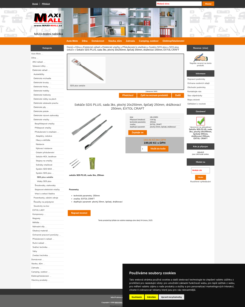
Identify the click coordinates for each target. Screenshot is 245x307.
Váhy (34, 251)
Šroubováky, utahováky (43, 185)
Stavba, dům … (38, 263)
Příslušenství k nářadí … (42, 239)
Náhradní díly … (39, 226)
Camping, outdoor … (40, 272)
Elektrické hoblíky (40, 91)
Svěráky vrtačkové (41, 165)
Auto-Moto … (37, 54)
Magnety (35, 218)
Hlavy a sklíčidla (40, 140)
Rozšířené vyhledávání (200, 181)
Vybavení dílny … (39, 66)
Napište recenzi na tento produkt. (201, 64)
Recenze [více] (200, 48)
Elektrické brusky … (41, 82)
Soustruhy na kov (40, 206)
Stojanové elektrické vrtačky (45, 189)
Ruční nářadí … (39, 243)
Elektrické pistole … (41, 111)
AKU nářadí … (38, 62)
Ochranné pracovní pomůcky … (46, 235)
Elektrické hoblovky (41, 95)
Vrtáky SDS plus (41, 181)
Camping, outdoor (149, 41)
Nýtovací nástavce (41, 148)
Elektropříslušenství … (41, 276)
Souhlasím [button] (137, 297)
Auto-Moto (72, 41)
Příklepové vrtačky (41, 128)
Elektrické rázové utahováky (45, 115)
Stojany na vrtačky (41, 161)
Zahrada (130, 41)
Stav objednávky (194, 95)
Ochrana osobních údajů (198, 83)
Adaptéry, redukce (41, 136)
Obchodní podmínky (196, 87)
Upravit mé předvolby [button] (171, 297)
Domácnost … (37, 259)
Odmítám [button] (151, 297)
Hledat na (200, 162)
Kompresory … (38, 214)
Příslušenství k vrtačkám (134, 47)
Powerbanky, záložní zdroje (44, 198)
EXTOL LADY (38, 210)
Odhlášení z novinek (196, 104)
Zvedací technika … (40, 255)
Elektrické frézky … (41, 86)
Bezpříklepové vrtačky (42, 123)
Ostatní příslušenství (42, 152)
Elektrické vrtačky (111, 47)
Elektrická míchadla (41, 78)
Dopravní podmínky (196, 79)
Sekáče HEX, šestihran (43, 156)
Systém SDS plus (158, 47)
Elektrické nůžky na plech (43, 99)
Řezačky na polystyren (42, 202)
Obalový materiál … (40, 231)
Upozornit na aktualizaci (200, 133)
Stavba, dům (115, 41)
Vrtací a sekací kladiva (43, 193)
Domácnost (98, 41)
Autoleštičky (37, 74)
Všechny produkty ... (40, 280)
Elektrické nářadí (91, 47)
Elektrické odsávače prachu (44, 103)
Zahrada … (36, 268)
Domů (35, 4)
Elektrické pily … (39, 107)
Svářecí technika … (40, 247)
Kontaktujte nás (194, 91)
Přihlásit (46, 4)
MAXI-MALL (119, 302)
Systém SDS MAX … (42, 169)
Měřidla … (36, 222)
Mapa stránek (193, 100)
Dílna (78, 47)
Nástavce (37, 144)
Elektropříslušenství (173, 41)
